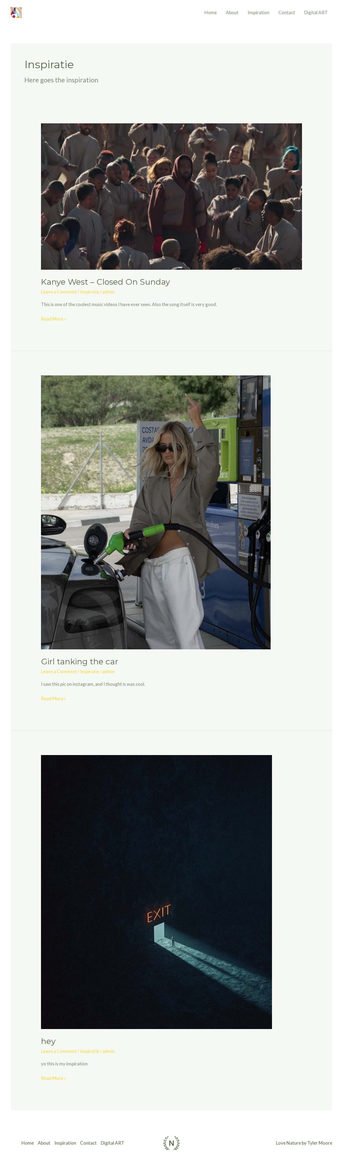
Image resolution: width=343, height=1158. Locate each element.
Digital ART (316, 12)
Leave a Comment (59, 292)
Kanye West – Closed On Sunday (105, 282)
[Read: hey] (156, 891)
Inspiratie (89, 292)
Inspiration (258, 12)
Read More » (53, 318)
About (232, 12)
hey (48, 1041)
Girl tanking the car (79, 661)
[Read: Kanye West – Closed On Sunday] (171, 196)
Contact (286, 12)
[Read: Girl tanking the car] (156, 512)
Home (210, 12)
